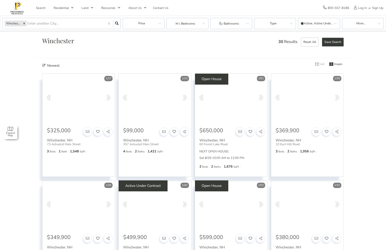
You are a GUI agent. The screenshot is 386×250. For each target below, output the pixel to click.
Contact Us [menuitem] (160, 8)
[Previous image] (48, 97)
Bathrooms (231, 23)
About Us (135, 8)
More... (360, 23)
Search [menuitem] (41, 8)
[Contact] (87, 131)
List (321, 64)
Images (337, 64)
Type (273, 23)
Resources (108, 8)
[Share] (108, 131)
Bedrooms (188, 23)
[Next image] (108, 97)
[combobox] (27, 23)
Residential (61, 8)
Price (141, 23)
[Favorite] (97, 131)
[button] (24, 23)
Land (85, 8)
